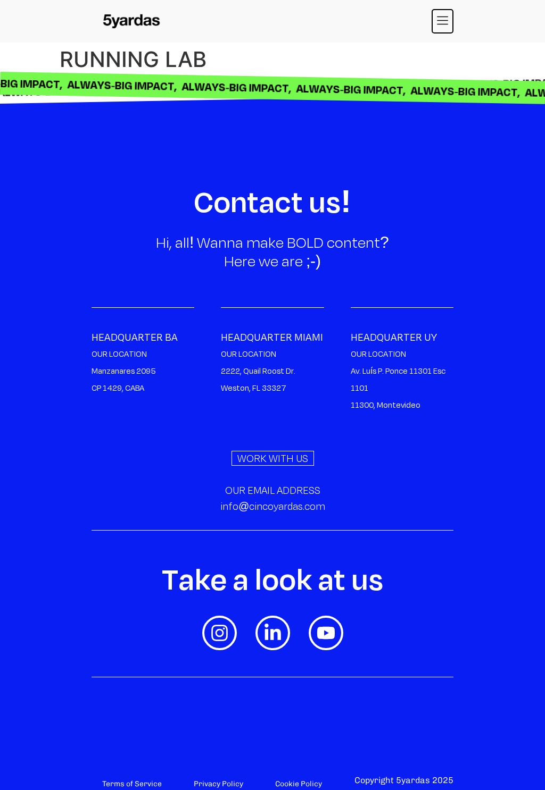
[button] (443, 21)
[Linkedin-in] (272, 633)
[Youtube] (326, 633)
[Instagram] (219, 633)
